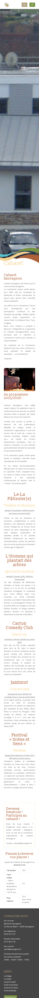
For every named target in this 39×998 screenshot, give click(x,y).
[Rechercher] (32, 5)
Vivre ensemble (10, 990)
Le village (7, 976)
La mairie (7, 979)
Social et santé (10, 982)
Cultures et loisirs (11, 988)
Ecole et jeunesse (11, 985)
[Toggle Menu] (24, 5)
